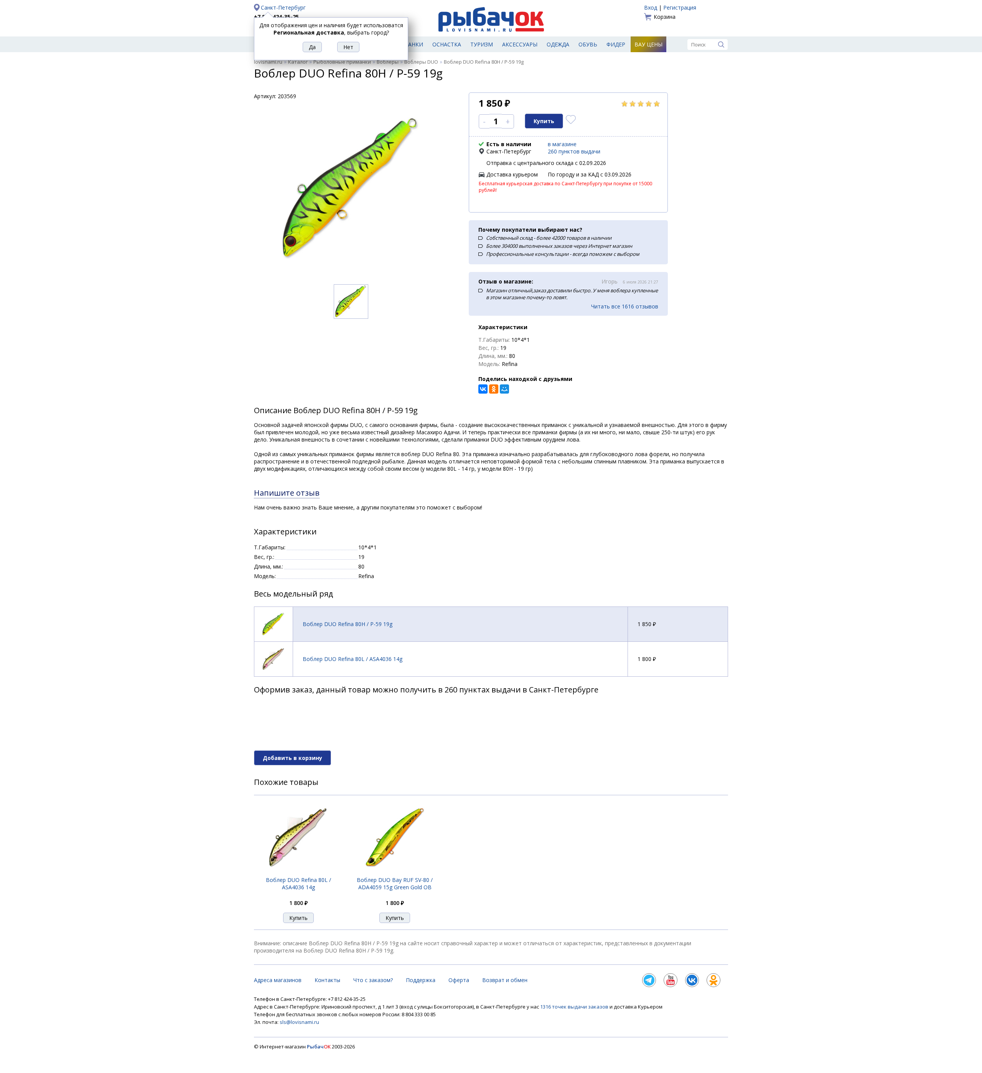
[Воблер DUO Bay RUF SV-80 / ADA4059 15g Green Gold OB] (394, 871)
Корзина (665, 16)
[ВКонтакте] (483, 389)
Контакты (327, 980)
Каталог (298, 61)
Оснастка (446, 44)
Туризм (481, 44)
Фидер (615, 44)
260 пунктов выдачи (574, 151)
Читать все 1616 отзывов (624, 306)
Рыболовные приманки (342, 61)
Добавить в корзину (292, 757)
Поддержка (420, 980)
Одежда (558, 44)
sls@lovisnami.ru (299, 1022)
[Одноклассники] (493, 389)
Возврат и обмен (504, 980)
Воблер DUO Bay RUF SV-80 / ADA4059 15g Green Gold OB (395, 883)
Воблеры (388, 61)
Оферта (458, 980)
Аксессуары (519, 44)
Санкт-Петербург (283, 7)
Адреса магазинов (278, 980)
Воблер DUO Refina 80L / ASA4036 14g (352, 659)
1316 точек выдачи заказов (575, 1006)
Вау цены (648, 44)
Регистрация (679, 7)
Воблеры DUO (421, 61)
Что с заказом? (373, 980)
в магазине (562, 144)
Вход (650, 7)
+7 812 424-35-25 (276, 16)
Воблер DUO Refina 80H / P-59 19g (347, 624)
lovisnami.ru (268, 61)
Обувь (587, 44)
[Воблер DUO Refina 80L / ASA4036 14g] (298, 871)
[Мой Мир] (504, 389)
